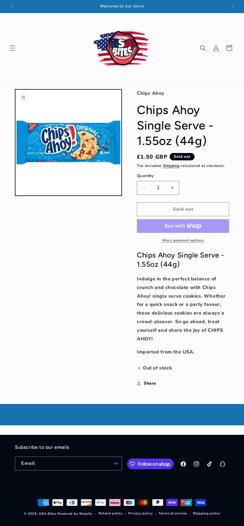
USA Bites (47, 513)
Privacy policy (140, 513)
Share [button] (150, 383)
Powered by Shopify (75, 513)
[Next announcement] (232, 6)
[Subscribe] (115, 463)
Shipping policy (206, 513)
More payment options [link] (183, 240)
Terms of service (173, 513)
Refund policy (110, 513)
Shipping (171, 165)
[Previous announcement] (11, 6)
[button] (12, 48)
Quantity (145, 176)
